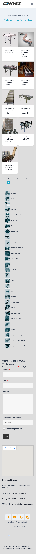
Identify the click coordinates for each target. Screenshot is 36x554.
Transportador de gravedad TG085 (9, 111)
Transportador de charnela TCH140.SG (25, 83)
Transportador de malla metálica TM (25, 111)
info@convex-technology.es (20, 493)
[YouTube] (15, 517)
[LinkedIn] (8, 517)
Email (5, 380)
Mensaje (6, 391)
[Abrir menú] (32, 4)
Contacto (24, 526)
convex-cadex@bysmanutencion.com (23, 504)
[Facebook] (21, 517)
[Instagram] (27, 517)
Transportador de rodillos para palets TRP (9, 139)
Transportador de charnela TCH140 (9, 83)
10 (17, 182)
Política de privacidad (22, 522)
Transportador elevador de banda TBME (9, 167)
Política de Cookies (14, 526)
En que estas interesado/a (12, 418)
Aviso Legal (11, 522)
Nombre (6, 369)
